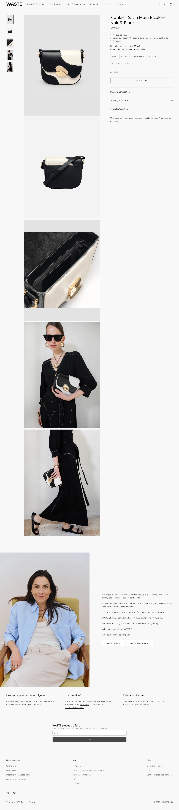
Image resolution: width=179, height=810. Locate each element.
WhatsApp (163, 118)
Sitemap (76, 783)
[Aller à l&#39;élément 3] (10, 43)
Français (32, 802)
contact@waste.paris (74, 707)
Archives (109, 4)
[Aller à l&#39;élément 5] (10, 67)
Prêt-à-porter (56, 4)
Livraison (76, 766)
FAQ (74, 779)
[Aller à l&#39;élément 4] (10, 55)
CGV (148, 770)
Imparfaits (95, 4)
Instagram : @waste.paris (18, 775)
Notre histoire (114, 643)
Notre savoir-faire (140, 643)
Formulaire (11, 770)
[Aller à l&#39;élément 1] (10, 19)
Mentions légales (154, 766)
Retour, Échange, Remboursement (88, 770)
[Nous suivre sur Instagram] (7, 792)
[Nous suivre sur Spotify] (14, 792)
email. (116, 121)
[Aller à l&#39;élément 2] (10, 31)
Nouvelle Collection (36, 4)
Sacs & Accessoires (76, 4)
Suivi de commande (81, 775)
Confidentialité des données (160, 775)
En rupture (142, 80)
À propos (122, 4)
